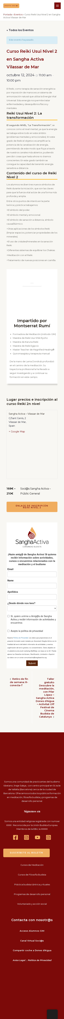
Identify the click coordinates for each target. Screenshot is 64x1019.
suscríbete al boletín (26, 853)
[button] (11, 5)
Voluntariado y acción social (32, 904)
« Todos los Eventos (20, 30)
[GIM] (48, 837)
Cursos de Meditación (32, 865)
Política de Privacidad (39, 960)
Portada (7, 14)
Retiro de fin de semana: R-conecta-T (19, 682)
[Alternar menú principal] (57, 5)
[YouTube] (37, 837)
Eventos (18, 14)
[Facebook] (15, 837)
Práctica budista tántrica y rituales (32, 884)
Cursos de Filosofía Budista (32, 874)
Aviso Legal (19, 960)
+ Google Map (17, 431)
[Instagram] (26, 837)
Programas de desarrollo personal (32, 894)
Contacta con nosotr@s (32, 920)
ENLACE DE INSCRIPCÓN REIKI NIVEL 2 (32, 507)
